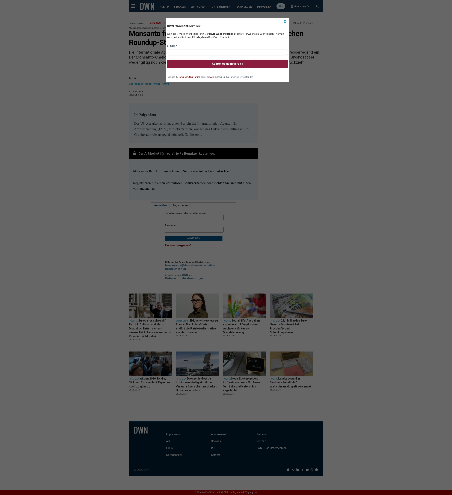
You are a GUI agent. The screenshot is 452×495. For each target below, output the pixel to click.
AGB (212, 77)
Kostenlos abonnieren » (227, 63)
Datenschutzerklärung (189, 77)
